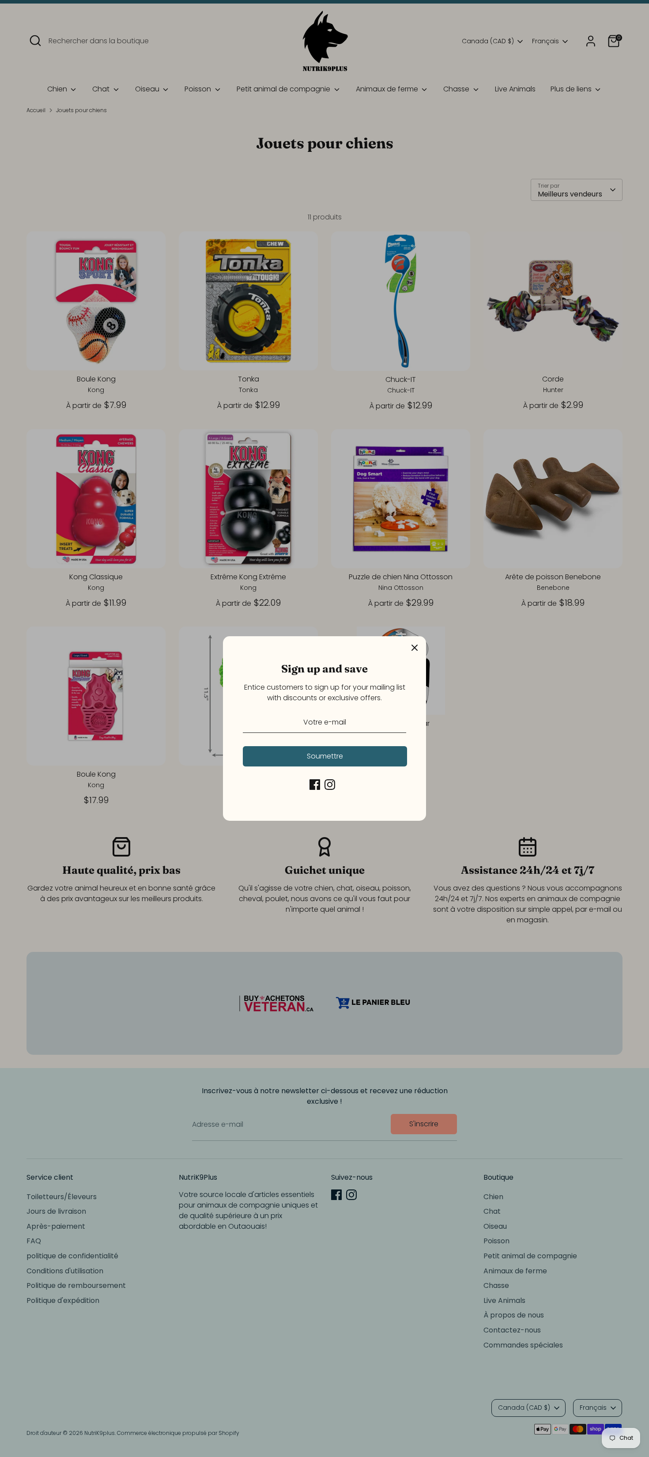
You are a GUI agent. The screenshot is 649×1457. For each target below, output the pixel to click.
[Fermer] (414, 647)
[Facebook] (314, 784)
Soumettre (325, 756)
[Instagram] (329, 784)
